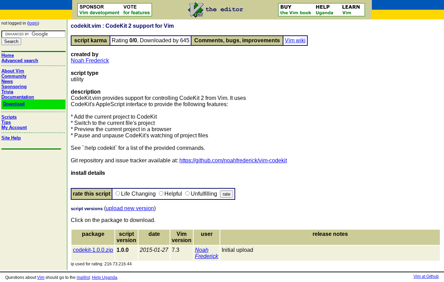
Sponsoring (14, 86)
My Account (14, 127)
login (33, 23)
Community (13, 76)
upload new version (130, 208)
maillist (83, 277)
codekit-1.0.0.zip (93, 250)
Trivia (7, 91)
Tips (6, 122)
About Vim (12, 71)
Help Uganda (104, 277)
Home (7, 55)
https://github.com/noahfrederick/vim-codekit (233, 160)
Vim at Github (426, 276)
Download (14, 103)
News (7, 81)
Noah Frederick (90, 60)
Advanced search (19, 60)
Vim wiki (295, 40)
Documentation (17, 97)
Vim (40, 277)
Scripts (9, 117)
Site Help (11, 137)
